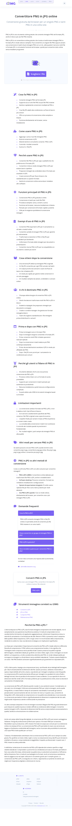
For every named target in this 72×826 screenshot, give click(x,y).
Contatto (25, 794)
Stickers (39, 784)
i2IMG (26, 1)
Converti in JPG (25, 610)
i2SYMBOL (44, 1)
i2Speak (18, 784)
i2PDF (21, 1)
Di (23, 792)
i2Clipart (39, 781)
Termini (36, 803)
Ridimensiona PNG (26, 617)
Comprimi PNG (25, 615)
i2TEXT (37, 1)
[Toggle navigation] (64, 3)
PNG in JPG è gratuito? (36, 542)
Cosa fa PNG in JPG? (36, 513)
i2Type (28, 784)
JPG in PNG (24, 612)
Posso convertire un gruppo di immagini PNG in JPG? (36, 534)
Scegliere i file (38, 73)
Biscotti (42, 803)
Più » (50, 1)
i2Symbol (29, 781)
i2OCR (32, 1)
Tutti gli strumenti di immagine (31, 796)
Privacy (30, 803)
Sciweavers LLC (41, 806)
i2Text (17, 781)
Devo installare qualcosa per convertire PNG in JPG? (36, 550)
